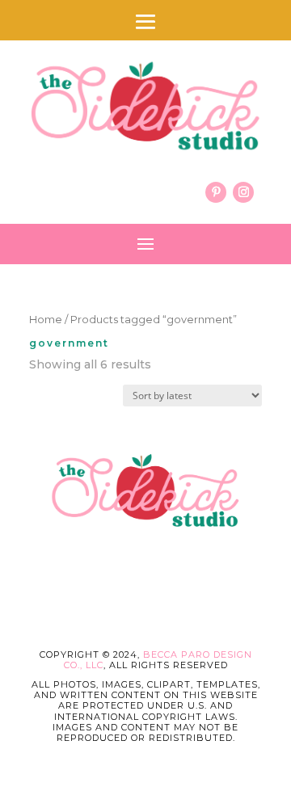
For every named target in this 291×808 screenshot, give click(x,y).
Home (45, 320)
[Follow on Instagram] (243, 192)
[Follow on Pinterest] (215, 192)
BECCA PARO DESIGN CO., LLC (158, 660)
